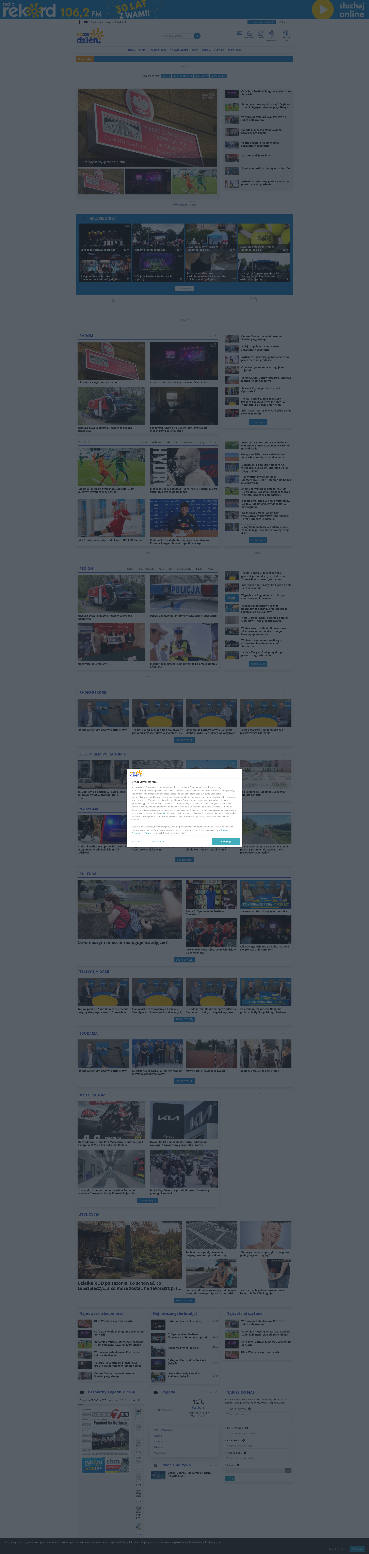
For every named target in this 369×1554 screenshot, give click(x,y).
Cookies (149, 833)
